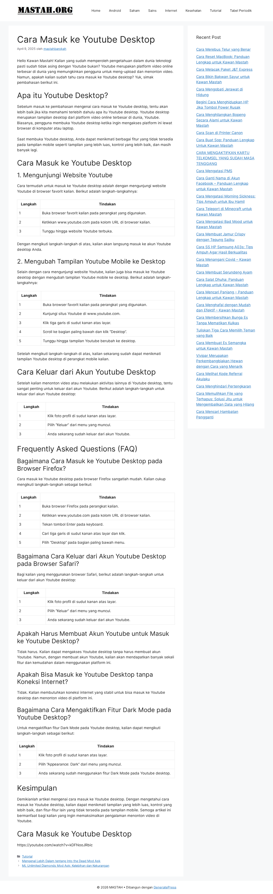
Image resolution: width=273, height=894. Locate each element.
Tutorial (215, 11)
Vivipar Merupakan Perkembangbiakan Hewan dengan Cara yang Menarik (219, 361)
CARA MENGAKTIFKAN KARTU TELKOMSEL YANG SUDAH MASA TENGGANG (225, 158)
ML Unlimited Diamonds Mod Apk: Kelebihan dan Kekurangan (65, 865)
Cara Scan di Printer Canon (219, 133)
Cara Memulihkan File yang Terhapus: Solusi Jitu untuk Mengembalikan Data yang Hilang (225, 399)
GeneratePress (165, 887)
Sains (152, 11)
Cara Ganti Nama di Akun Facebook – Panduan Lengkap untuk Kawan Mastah (222, 183)
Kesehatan (193, 11)
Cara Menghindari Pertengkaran (223, 386)
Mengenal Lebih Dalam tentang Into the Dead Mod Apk (61, 861)
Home (95, 11)
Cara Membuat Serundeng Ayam (224, 272)
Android (115, 11)
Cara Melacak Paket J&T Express (224, 69)
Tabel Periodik (241, 11)
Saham (134, 11)
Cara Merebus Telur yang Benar (223, 49)
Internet (171, 11)
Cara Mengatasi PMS (214, 171)
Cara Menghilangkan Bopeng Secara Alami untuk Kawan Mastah (220, 120)
